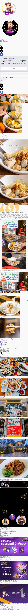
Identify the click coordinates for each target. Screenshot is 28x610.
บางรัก (1, 79)
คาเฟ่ (1, 418)
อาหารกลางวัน (2, 377)
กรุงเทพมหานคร (5, 79)
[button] (0, 204)
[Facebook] (1, 54)
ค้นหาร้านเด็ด (2, 74)
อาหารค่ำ (1, 458)
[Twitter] (1, 51)
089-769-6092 (4, 342)
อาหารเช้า (1, 478)
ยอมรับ (14, 68)
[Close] (0, 271)
